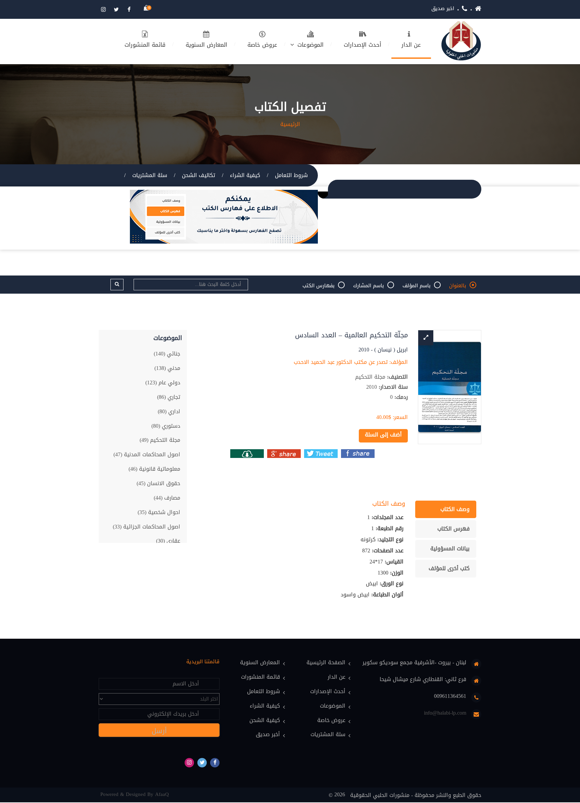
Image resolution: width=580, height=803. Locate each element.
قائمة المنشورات (145, 44)
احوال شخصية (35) (159, 512)
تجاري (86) (168, 397)
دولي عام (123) (162, 382)
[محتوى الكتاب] (247, 453)
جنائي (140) (167, 353)
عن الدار (411, 44)
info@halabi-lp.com (445, 713)
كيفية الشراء (245, 175)
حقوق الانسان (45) (158, 483)
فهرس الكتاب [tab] (453, 528)
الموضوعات (310, 44)
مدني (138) (167, 368)
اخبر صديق (442, 8)
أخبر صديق (268, 734)
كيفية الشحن (264, 720)
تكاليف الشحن (198, 175)
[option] (449, 387)
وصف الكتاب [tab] (455, 509)
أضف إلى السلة (383, 434)
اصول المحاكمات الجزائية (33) (146, 526)
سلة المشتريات (149, 175)
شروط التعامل (291, 175)
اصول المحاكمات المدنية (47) (146, 454)
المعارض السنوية (206, 44)
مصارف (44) (167, 498)
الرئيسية (290, 124)
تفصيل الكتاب (290, 107)
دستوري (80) (165, 426)
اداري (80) (169, 411)
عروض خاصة (262, 44)
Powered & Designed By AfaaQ (134, 794)
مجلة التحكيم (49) (160, 440)
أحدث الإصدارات (362, 44)
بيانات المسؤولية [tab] (450, 548)
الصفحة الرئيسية (325, 663)
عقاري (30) (168, 541)
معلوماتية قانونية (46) (154, 469)
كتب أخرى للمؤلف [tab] (449, 568)
